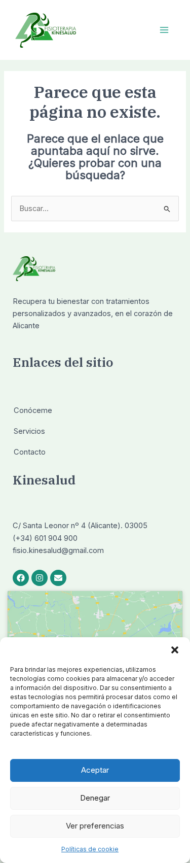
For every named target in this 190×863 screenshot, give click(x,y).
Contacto (30, 452)
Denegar (95, 798)
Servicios (29, 431)
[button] (175, 650)
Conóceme (33, 410)
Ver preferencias (95, 826)
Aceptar (95, 770)
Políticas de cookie (90, 849)
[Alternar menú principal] (164, 30)
